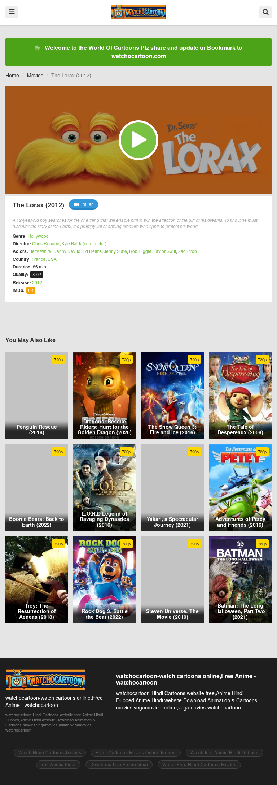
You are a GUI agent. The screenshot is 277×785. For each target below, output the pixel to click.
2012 (37, 282)
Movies (35, 75)
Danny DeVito (66, 251)
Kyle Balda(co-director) (84, 243)
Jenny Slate (115, 251)
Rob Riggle (140, 251)
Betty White (40, 251)
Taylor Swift (165, 251)
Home (12, 75)
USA (52, 259)
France (38, 259)
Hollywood (38, 236)
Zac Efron (187, 251)
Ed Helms (92, 251)
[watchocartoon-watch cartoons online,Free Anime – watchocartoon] (138, 12)
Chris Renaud (46, 243)
